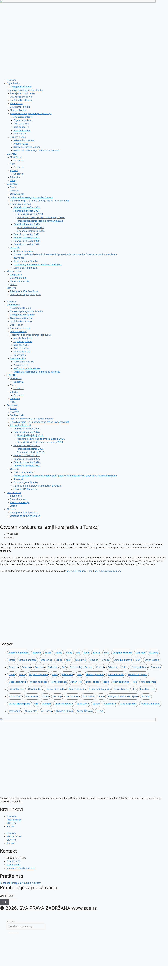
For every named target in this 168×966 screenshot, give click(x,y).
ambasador (15, 711)
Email (3, 895)
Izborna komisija (21, 130)
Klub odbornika (21, 127)
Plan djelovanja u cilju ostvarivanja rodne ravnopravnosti (39, 200)
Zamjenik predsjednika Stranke (26, 90)
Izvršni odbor (92, 682)
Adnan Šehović (85, 711)
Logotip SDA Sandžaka (25, 267)
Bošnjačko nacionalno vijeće (123, 696)
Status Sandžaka (28, 660)
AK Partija (46, 711)
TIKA (106, 652)
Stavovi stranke (18, 278)
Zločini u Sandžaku (19, 652)
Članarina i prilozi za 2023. (31, 231)
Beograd (46, 703)
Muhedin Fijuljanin (137, 674)
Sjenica (14, 170)
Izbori (106, 682)
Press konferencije (20, 281)
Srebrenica (46, 660)
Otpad (12, 674)
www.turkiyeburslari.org (79, 571)
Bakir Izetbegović (64, 703)
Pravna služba (20, 143)
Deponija (57, 696)
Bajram (96, 703)
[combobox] (26, 926)
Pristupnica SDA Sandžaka (24, 291)
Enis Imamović (147, 689)
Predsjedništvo (139, 667)
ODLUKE (14, 247)
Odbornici (18, 160)
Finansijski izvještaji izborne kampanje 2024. (40, 220)
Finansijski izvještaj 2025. (26, 207)
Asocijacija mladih (22, 117)
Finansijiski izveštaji (20, 204)
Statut (13, 187)
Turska (96, 652)
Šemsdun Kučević (123, 660)
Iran (135, 682)
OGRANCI (12, 153)
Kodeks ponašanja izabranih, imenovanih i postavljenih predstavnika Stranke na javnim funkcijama (65, 254)
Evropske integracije (99, 689)
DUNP (45, 696)
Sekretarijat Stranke (23, 140)
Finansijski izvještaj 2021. (26, 237)
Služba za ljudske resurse (26, 147)
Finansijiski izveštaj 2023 (26, 224)
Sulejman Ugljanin (122, 652)
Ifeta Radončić (148, 682)
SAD (64, 667)
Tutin (12, 164)
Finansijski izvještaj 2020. (26, 241)
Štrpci (12, 660)
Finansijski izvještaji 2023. (30, 227)
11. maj (100, 711)
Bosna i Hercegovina (19, 703)
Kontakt (11, 826)
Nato (79, 674)
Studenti (153, 652)
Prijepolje (15, 177)
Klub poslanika (21, 123)
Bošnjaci (146, 696)
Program (14, 190)
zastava (37, 652)
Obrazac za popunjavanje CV (25, 294)
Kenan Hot (76, 682)
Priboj (13, 180)
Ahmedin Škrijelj (64, 711)
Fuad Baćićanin (77, 689)
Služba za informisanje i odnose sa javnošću (36, 150)
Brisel (101, 696)
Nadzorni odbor (18, 110)
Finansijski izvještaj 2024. (30, 214)
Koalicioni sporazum (23, 251)
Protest (100, 667)
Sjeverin (94, 660)
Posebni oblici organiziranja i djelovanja (31, 113)
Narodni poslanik (95, 674)
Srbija (59, 660)
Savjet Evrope (152, 660)
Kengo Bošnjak (59, 682)
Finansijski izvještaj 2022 (26, 234)
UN (78, 652)
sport (68, 660)
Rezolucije (18, 257)
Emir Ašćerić (15, 696)
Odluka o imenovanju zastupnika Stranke (31, 197)
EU (134, 689)
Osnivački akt (17, 194)
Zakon (48, 652)
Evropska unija (121, 689)
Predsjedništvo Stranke (22, 93)
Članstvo (11, 288)
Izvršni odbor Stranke (21, 100)
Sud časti (140, 652)
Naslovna (12, 80)
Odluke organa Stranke (25, 261)
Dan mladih (88, 696)
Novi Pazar (16, 157)
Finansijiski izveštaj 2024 (26, 210)
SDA (138, 660)
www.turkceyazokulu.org (108, 571)
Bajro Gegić (83, 703)
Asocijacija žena (128, 703)
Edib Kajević (32, 696)
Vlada (69, 652)
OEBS (55, 674)
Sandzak (26, 667)
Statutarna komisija (20, 106)
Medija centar (14, 271)
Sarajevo (13, 667)
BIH (36, 703)
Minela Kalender (38, 682)
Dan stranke (72, 696)
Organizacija (13, 83)
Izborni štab (19, 133)
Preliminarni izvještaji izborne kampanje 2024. (41, 217)
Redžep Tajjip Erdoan (81, 667)
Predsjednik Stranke (20, 86)
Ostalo (13, 284)
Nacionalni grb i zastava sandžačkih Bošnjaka (37, 264)
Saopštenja (16, 274)
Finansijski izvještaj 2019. (26, 244)
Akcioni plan (31, 711)
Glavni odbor (35, 689)
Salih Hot (53, 667)
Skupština (80, 660)
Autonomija (110, 703)
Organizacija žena (22, 120)
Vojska (58, 652)
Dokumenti (12, 184)
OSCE (22, 674)
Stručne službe (18, 137)
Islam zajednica (121, 682)
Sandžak (39, 667)
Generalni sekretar (55, 689)
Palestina (156, 667)
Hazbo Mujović (16, 689)
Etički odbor (16, 103)
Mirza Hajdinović (17, 682)
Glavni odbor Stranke (21, 96)
